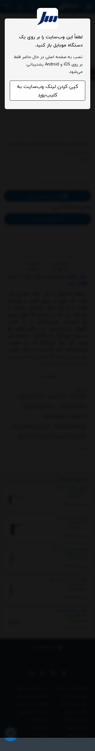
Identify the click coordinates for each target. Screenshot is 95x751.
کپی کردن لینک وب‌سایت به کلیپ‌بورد (47, 90)
